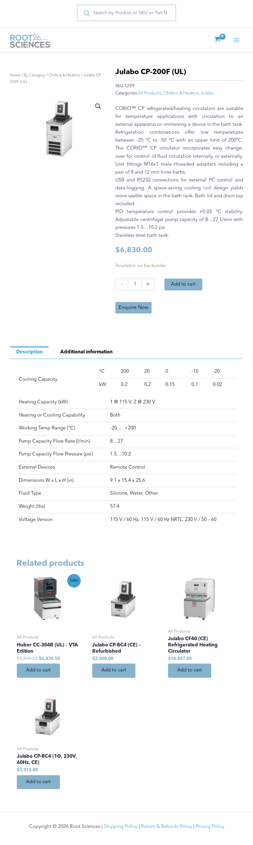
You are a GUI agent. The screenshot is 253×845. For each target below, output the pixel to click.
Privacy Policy (210, 826)
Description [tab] (29, 352)
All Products (149, 93)
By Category (34, 75)
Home (15, 75)
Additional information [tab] (86, 352)
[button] (98, 106)
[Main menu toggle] (236, 40)
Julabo (207, 93)
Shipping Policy (120, 826)
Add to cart (183, 284)
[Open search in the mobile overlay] (126, 12)
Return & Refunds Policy (166, 826)
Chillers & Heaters (64, 75)
